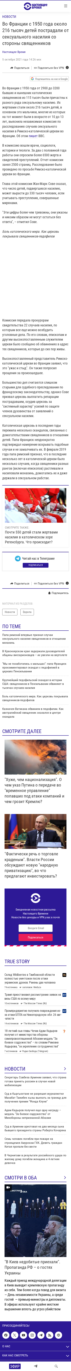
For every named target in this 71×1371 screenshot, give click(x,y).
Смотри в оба (21, 1178)
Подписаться (35, 565)
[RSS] (49, 1335)
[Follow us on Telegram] (40, 1335)
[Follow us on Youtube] (23, 1335)
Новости (9, 17)
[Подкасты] (58, 1335)
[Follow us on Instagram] (32, 1335)
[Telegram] (35, 1366)
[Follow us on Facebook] (5, 1335)
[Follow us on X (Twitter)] (14, 1335)
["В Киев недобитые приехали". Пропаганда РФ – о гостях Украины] (35, 1220)
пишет (33, 136)
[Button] (19, 67)
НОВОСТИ (15, 1069)
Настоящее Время (14, 52)
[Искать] (56, 1366)
